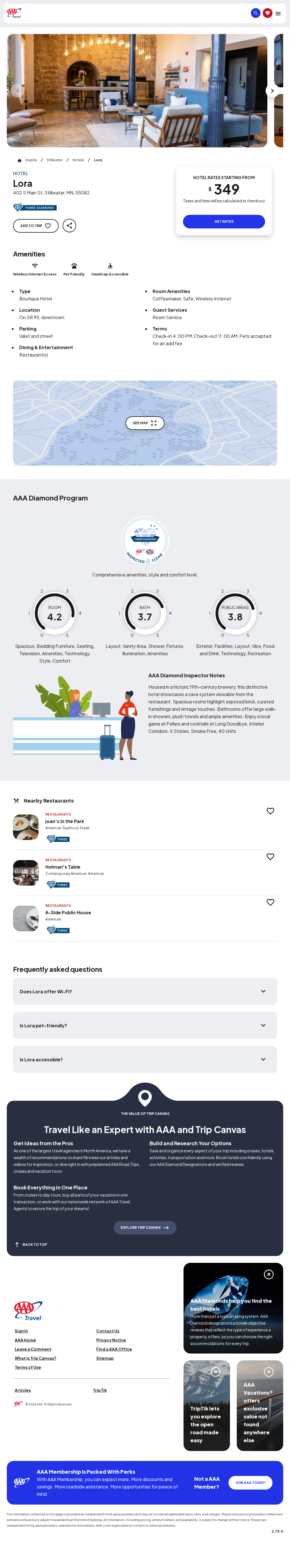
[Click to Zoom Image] (137, 90)
